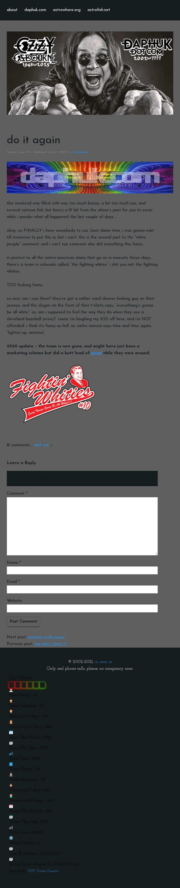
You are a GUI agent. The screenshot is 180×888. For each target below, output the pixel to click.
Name (14, 563)
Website (14, 601)
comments (80, 152)
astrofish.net (98, 10)
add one (41, 445)
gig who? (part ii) (50, 644)
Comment (17, 494)
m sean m (103, 662)
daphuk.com (35, 10)
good (96, 353)
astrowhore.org (67, 10)
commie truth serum (46, 637)
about (12, 10)
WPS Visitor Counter (43, 871)
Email (13, 582)
